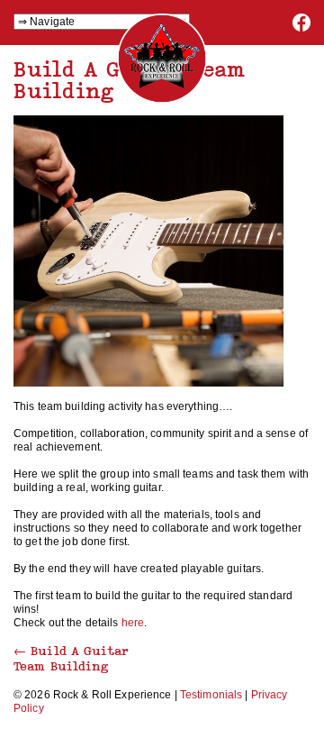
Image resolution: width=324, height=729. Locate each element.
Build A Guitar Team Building (71, 658)
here (133, 622)
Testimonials (211, 694)
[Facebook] (301, 28)
